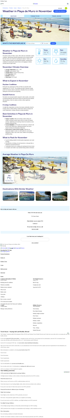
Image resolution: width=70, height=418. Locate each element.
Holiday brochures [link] (37, 318)
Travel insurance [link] (36, 306)
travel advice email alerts (14, 345)
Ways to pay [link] (3, 289)
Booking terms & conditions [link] (7, 282)
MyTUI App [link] (35, 282)
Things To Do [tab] (35, 16)
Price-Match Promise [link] (37, 311)
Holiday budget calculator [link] (38, 313)
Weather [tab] (13, 16)
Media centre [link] (3, 292)
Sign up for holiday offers (14, 244)
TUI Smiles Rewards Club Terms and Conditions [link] (11, 304)
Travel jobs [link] (3, 294)
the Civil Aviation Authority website (10, 416)
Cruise (2, 265)
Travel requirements (5, 358)
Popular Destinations (5, 254)
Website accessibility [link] (5, 284)
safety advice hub (8, 366)
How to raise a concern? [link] (6, 299)
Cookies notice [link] (4, 306)
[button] (68, 3)
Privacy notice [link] (4, 280)
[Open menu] (2, 3)
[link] (35, 3)
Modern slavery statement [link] (6, 287)
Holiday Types (4, 261)
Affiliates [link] (3, 296)
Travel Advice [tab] (56, 16)
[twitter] (8, 248)
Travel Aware (3, 352)
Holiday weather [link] (36, 320)
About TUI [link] (35, 280)
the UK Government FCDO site (9, 342)
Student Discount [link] (36, 330)
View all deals (60, 11)
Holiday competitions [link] (37, 323)
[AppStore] (7, 251)
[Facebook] (3, 248)
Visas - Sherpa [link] (36, 327)
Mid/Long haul (4, 269)
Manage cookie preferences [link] (6, 308)
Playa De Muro (25, 8)
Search (53, 43)
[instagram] (17, 248)
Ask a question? (35, 242)
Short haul (3, 272)
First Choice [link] (35, 315)
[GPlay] (2, 251)
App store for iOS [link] (37, 287)
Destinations (5, 8)
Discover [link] (35, 325)
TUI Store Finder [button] (35, 216)
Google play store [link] (37, 284)
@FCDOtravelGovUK (15, 340)
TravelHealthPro (6, 363)
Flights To (3, 257)
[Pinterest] (22, 248)
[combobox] (35, 239)
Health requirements (5, 360)
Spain (15, 8)
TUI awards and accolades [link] (6, 301)
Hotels (2, 276)
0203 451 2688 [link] (35, 229)
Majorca (19, 8)
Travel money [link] (36, 308)
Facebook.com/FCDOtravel (32, 340)
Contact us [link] (35, 223)
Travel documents (4, 355)
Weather (11, 8)
